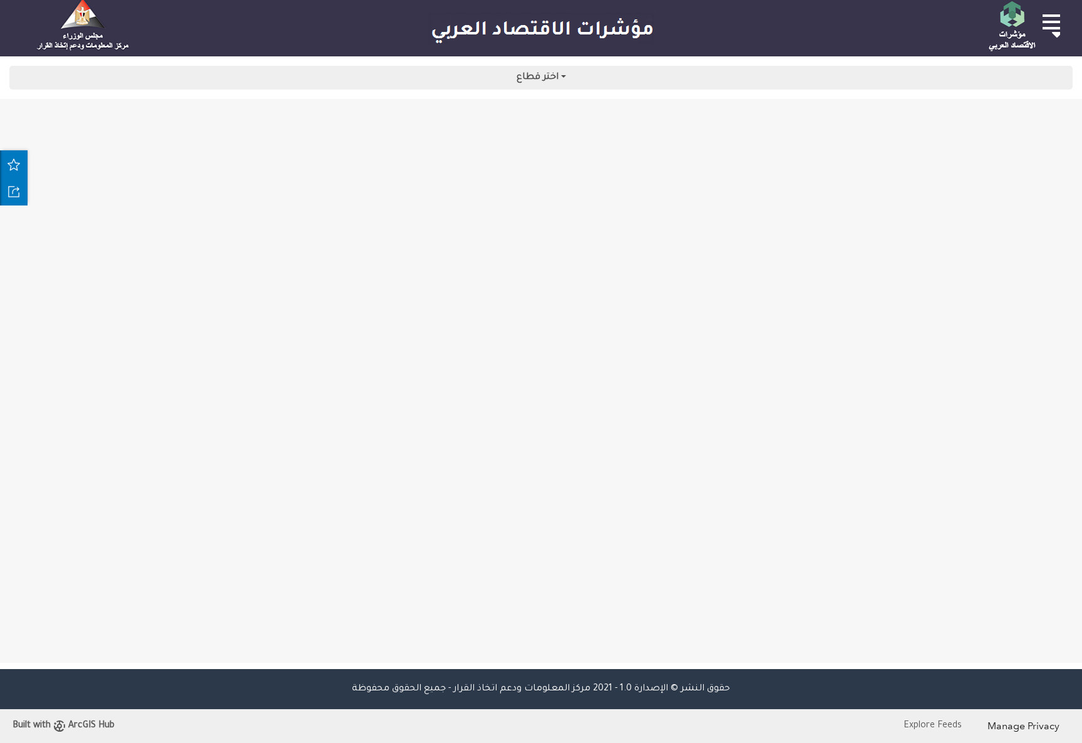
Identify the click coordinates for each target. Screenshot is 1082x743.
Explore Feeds (933, 726)
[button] (1050, 22)
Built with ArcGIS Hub (64, 726)
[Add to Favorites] (14, 164)
